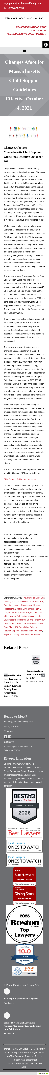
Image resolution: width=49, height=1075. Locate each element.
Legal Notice (24, 1067)
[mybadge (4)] (24, 868)
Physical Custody (11, 634)
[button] (45, 44)
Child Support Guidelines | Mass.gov (20, 479)
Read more (9, 1003)
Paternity (38, 631)
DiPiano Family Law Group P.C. (24, 18)
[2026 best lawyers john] (24, 840)
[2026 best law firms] (24, 789)
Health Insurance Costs (18, 612)
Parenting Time (26, 631)
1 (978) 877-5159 (11, 727)
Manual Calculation (18, 616)
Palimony (34, 627)
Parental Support (11, 631)
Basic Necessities (20, 601)
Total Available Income (30, 634)
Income (33, 612)
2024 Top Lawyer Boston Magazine (21, 998)
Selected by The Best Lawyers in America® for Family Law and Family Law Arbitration (22, 1025)
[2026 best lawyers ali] (24, 854)
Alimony (7, 601)
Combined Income (12, 605)
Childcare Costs (36, 601)
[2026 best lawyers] (24, 827)
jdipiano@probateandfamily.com (18, 722)
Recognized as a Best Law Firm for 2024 (36, 660)
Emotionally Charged (24, 609)
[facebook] (5, 736)
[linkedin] (9, 736)
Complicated (26, 605)
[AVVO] (24, 944)
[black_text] (24, 906)
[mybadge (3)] (24, 887)
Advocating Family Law (34, 598)
